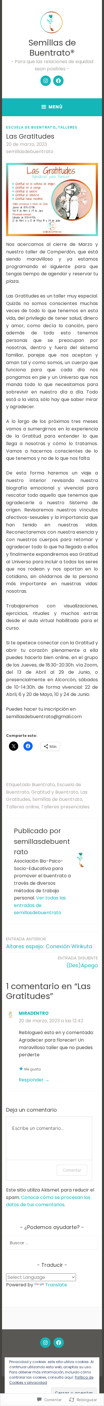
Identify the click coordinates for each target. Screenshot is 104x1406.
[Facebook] (58, 81)
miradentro (34, 1013)
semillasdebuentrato (29, 151)
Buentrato (43, 784)
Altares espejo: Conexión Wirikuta (49, 943)
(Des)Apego (78, 962)
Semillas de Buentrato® (52, 48)
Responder (31, 1079)
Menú (56, 107)
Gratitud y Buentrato (54, 792)
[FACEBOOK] (59, 1342)
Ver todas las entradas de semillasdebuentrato (40, 905)
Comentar (72, 1170)
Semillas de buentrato (57, 799)
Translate (56, 1284)
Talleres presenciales (65, 806)
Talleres (67, 127)
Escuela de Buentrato (31, 127)
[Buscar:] (52, 1242)
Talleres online (22, 806)
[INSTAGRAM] (45, 1342)
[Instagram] (46, 81)
